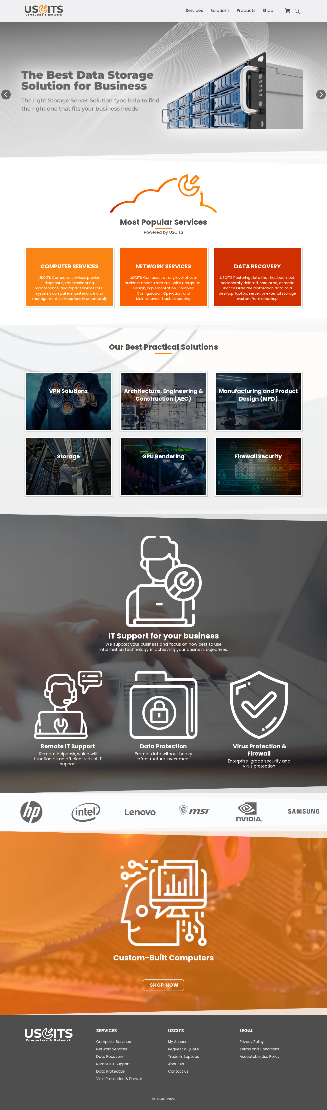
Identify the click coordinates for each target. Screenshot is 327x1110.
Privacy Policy (252, 1041)
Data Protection (163, 746)
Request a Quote (183, 1049)
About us (176, 1063)
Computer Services (113, 1041)
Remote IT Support (68, 746)
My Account (178, 1041)
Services (194, 10)
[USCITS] (44, 13)
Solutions (220, 10)
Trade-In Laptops (183, 1056)
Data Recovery (109, 1056)
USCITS (161, 1099)
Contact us (178, 1071)
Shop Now (164, 985)
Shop (268, 10)
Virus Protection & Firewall (259, 750)
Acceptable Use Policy (260, 1056)
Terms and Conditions (259, 1049)
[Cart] (287, 10)
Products (246, 10)
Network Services (111, 1049)
